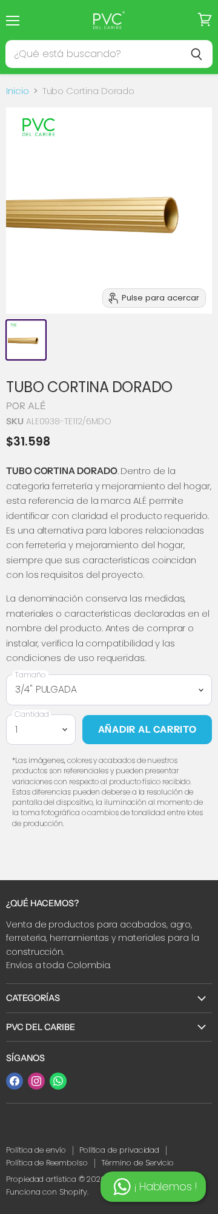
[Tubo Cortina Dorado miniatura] (26, 339)
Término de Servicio (137, 1162)
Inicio (17, 91)
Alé (37, 406)
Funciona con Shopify (46, 1192)
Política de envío (36, 1150)
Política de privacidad (119, 1150)
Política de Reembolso (47, 1162)
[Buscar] (196, 54)
